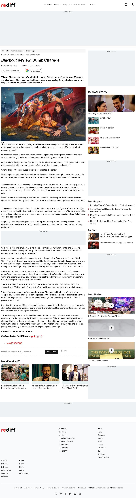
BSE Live (4, 464)
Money (65, 5)
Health (21, 464)
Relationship (23, 473)
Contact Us (82, 488)
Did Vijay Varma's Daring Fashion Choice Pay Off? (112, 205)
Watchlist (4, 473)
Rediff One (62, 435)
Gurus (83, 5)
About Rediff (17, 488)
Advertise (27, 488)
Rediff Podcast (103, 457)
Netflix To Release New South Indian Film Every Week (111, 222)
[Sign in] (133, 5)
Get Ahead (102, 448)
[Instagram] (70, 494)
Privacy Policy (39, 488)
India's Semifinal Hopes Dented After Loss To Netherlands (110, 210)
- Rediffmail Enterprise (67, 438)
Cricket (100, 445)
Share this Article (12, 71)
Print (64, 351)
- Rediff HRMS (64, 445)
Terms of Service (53, 488)
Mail (50, 5)
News (56, 5)
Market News (6, 470)
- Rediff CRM (63, 448)
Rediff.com (98, 488)
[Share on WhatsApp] (56, 494)
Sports (100, 441)
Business (101, 435)
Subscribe (51, 352)
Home (46, 5)
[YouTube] (75, 494)
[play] (111, 305)
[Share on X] (61, 494)
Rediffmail (62, 432)
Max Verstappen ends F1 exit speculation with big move (112, 216)
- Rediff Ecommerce (66, 441)
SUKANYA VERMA (10, 65)
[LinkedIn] (80, 494)
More (91, 5)
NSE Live (4, 467)
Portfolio (4, 477)
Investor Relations (68, 488)
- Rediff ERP (63, 451)
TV (87, 5)
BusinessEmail (75, 5)
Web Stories (94, 294)
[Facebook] (66, 494)
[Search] (126, 5)
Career (21, 470)
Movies (11, 55)
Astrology (101, 454)
